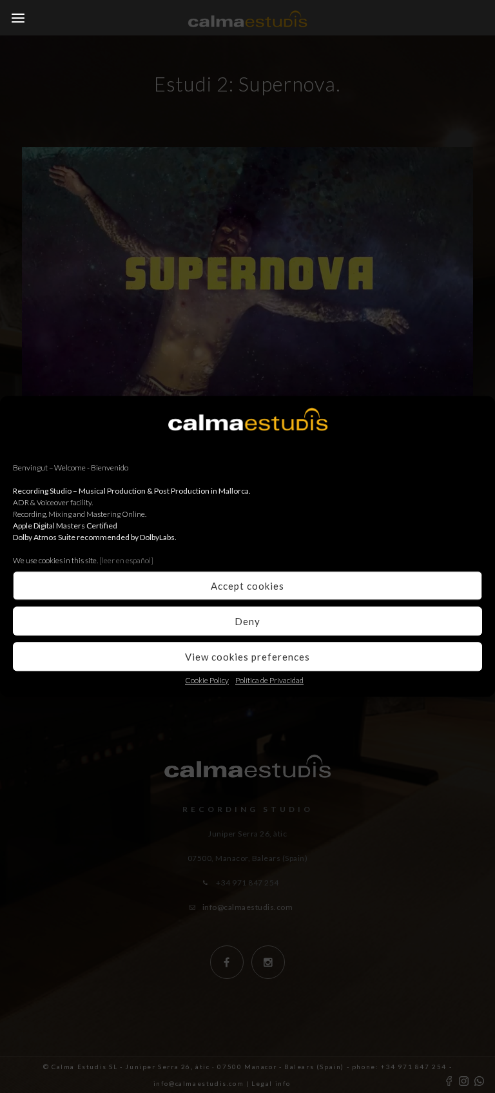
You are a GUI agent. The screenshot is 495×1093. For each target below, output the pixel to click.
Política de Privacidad (269, 680)
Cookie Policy (207, 680)
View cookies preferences (247, 657)
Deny (247, 621)
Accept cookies (247, 586)
